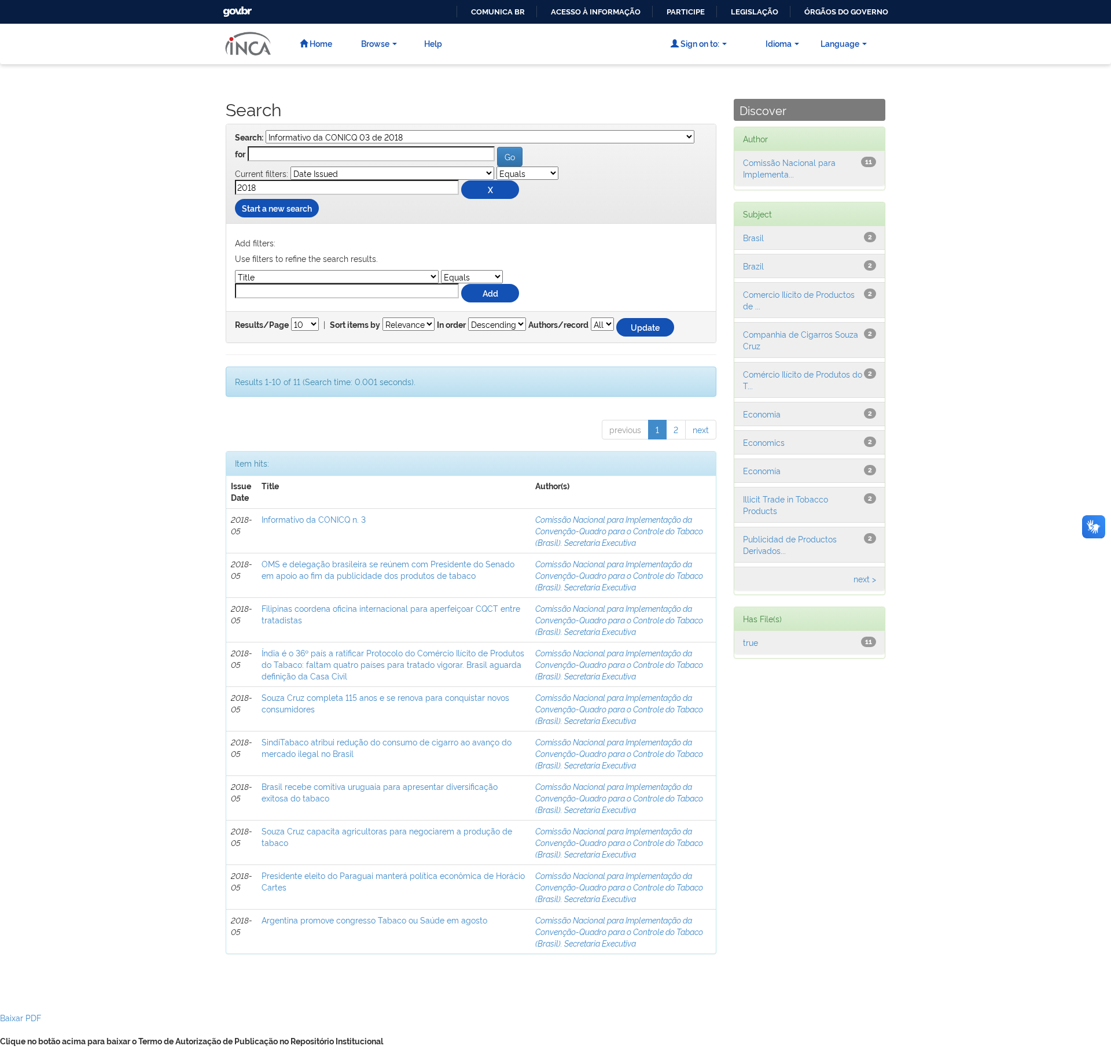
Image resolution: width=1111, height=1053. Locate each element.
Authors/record (558, 325)
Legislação (754, 12)
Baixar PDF (20, 1017)
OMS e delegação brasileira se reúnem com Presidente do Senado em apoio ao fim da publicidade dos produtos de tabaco (388, 569)
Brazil (753, 265)
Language (840, 43)
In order (451, 325)
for (240, 154)
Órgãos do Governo (846, 12)
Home (320, 43)
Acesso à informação (596, 12)
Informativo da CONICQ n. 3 (314, 518)
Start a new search (277, 207)
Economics (764, 442)
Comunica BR (498, 12)
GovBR (236, 8)
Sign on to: (699, 43)
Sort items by (355, 325)
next (701, 429)
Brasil (753, 237)
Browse (375, 43)
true (750, 642)
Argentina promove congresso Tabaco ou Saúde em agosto (374, 919)
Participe (686, 12)
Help (433, 43)
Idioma (779, 43)
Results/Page (262, 325)
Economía (762, 470)
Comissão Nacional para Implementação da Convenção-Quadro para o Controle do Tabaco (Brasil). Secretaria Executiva (619, 530)
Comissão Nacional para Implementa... (789, 168)
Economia (762, 413)
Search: (249, 137)
